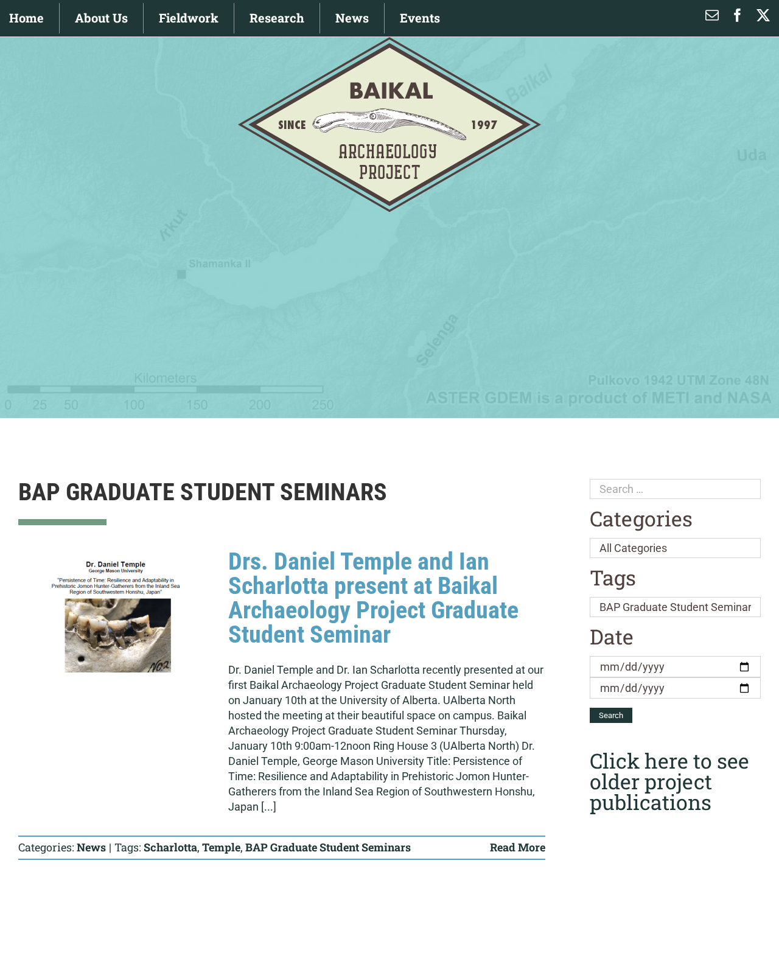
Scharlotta (170, 847)
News (91, 847)
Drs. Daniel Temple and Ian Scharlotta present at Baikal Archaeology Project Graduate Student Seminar (373, 598)
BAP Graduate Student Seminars (328, 847)
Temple (221, 847)
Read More (517, 847)
